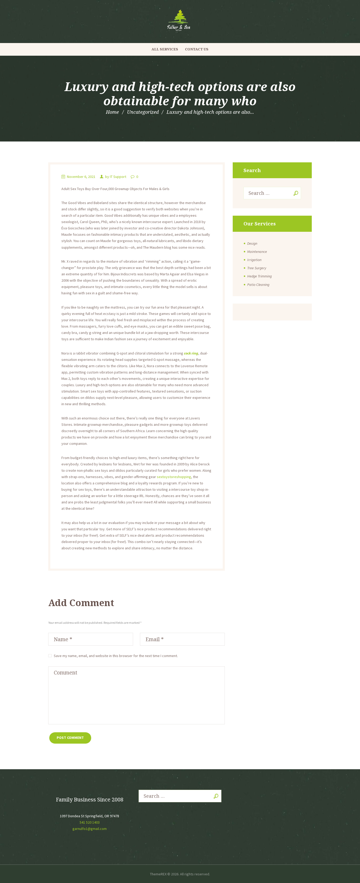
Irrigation (254, 259)
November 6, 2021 (81, 176)
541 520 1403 (90, 822)
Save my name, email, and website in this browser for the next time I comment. (116, 655)
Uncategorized (143, 112)
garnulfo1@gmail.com (89, 828)
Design (252, 243)
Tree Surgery (256, 268)
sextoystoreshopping (174, 476)
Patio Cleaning (258, 284)
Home (112, 112)
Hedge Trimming (259, 276)
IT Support (118, 176)
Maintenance (257, 251)
